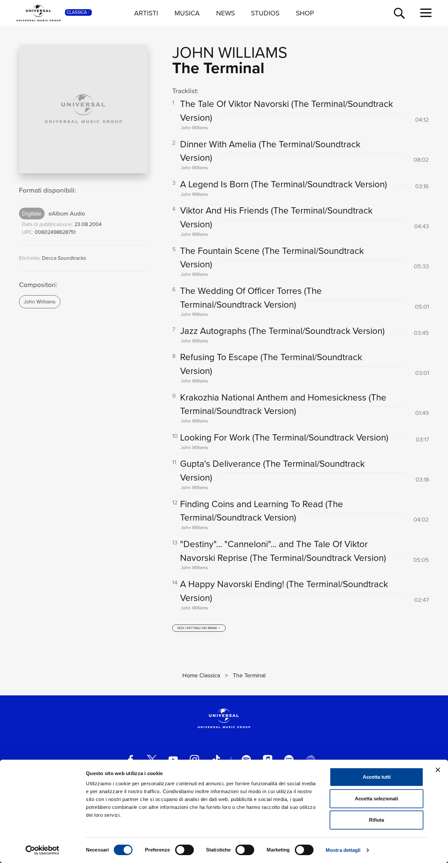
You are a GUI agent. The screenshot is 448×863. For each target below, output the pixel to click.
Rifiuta (376, 820)
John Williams (39, 301)
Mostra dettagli (343, 850)
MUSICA (187, 13)
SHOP (305, 13)
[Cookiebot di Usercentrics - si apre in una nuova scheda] (42, 850)
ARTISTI (146, 13)
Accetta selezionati (376, 798)
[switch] (184, 850)
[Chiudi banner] (438, 770)
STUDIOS (265, 13)
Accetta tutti (377, 777)
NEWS (225, 13)
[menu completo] (426, 13)
